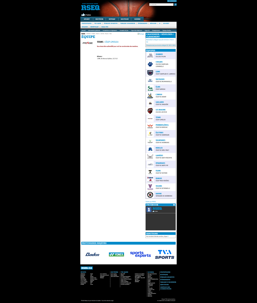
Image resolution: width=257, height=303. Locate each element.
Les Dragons (161, 110)
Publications (150, 284)
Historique (150, 277)
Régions (153, 23)
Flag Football (83, 283)
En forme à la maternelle (126, 283)
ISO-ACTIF (123, 274)
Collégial (93, 33)
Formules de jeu (124, 30)
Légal (112, 300)
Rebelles (159, 148)
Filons (158, 171)
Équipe (149, 280)
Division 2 (98, 33)
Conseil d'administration (153, 279)
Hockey (166, 23)
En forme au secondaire (139, 274)
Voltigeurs (160, 79)
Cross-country (83, 280)
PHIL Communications (170, 299)
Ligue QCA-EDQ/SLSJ (136, 30)
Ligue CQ (147, 30)
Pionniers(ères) (162, 125)
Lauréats (159, 155)
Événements (142, 23)
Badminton (83, 275)
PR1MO (122, 275)
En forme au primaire (125, 284)
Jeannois (159, 54)
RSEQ (157, 208)
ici (168, 236)
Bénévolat (94, 27)
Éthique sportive (111, 23)
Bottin (149, 281)
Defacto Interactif (171, 300)
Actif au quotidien (124, 281)
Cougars (159, 62)
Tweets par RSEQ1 (151, 202)
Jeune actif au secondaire (126, 279)
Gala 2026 (104, 27)
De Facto (136, 279)
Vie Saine (97, 23)
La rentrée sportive (125, 277)
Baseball (82, 276)
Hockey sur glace (93, 279)
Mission (149, 276)
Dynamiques (160, 163)
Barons (159, 194)
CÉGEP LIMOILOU (111, 42)
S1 (160, 23)
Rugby (91, 281)
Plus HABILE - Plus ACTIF (140, 277)
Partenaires (150, 285)
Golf (91, 275)
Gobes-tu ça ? (123, 280)
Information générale (94, 30)
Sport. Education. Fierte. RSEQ (90, 6)
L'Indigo (159, 94)
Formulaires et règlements (110, 30)
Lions (158, 72)
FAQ (148, 287)
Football (82, 284)
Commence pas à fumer (139, 275)
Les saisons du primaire (126, 276)
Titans (158, 117)
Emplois (149, 290)
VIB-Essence (137, 280)
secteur (99, 19)
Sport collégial (114, 275)
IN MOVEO (137, 281)
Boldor (85, 27)
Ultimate (102, 277)
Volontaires (160, 140)
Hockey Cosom (93, 277)
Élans (158, 87)
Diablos (159, 178)
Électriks (159, 133)
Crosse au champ (84, 281)
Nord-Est (102, 33)
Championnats (156, 30)
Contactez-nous (151, 289)
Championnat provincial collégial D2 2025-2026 (160, 45)
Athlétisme (83, 274)
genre (137, 19)
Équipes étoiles (167, 30)
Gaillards (160, 102)
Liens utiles (150, 288)
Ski (91, 283)
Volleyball (102, 276)
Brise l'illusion (138, 276)
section (125, 19)
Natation (92, 280)
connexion (172, 1)
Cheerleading (83, 279)
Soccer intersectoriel (104, 275)
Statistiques (87, 23)
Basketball (89, 33)
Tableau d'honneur (127, 23)
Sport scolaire (114, 274)
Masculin (106, 33)
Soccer (91, 284)
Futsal (91, 274)
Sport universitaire (115, 276)
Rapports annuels (151, 283)
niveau (112, 19)
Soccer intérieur (103, 274)
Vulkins (159, 186)
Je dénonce (150, 292)
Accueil (84, 30)
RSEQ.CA (87, 268)
